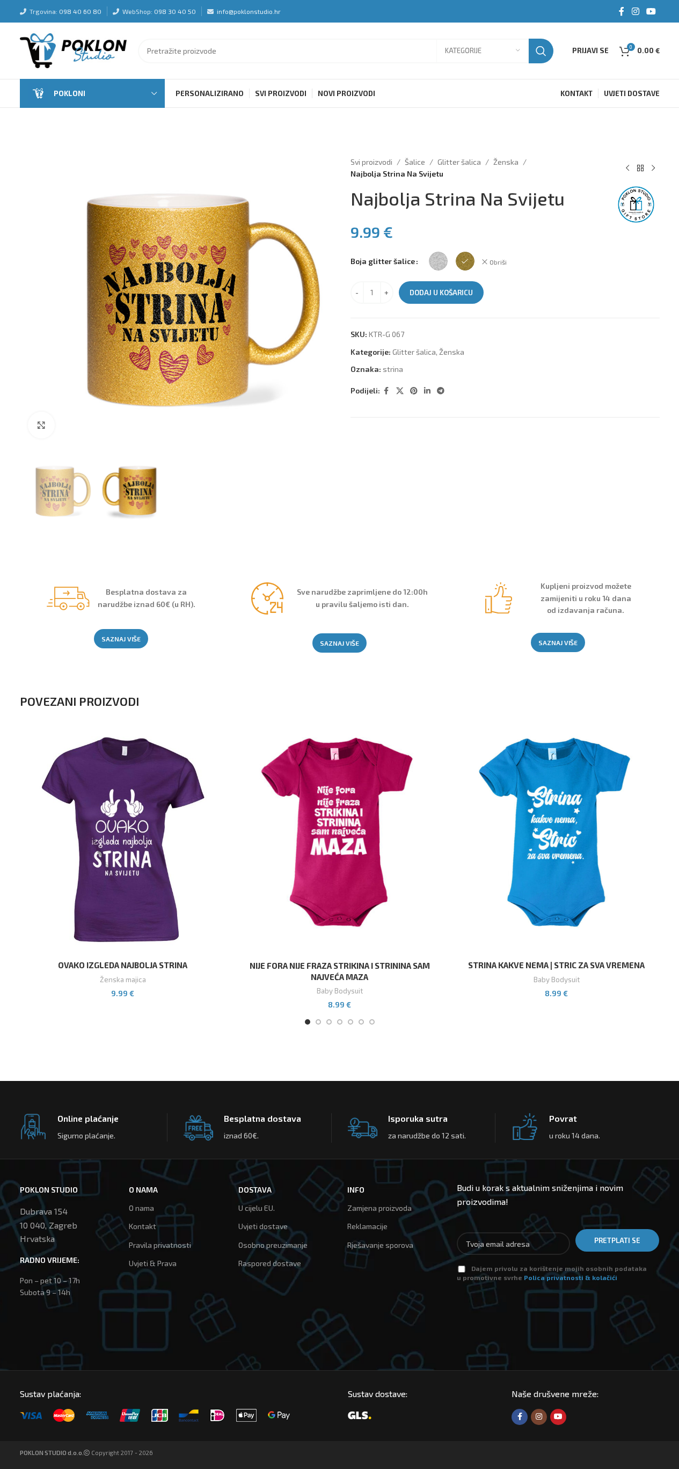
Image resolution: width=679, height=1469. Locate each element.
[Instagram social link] (635, 11)
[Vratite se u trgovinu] (640, 168)
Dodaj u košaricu (441, 292)
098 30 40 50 (175, 11)
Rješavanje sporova (380, 1244)
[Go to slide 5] (350, 1022)
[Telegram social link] (441, 391)
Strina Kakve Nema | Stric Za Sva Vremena (556, 965)
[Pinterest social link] (414, 391)
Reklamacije (367, 1226)
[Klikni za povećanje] (41, 425)
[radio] (438, 261)
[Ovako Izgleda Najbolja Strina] (123, 840)
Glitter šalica (459, 161)
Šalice (415, 161)
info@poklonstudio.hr (249, 11)
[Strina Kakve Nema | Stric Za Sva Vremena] (557, 840)
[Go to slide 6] (361, 1022)
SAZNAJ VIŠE (121, 638)
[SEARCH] (541, 51)
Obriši (498, 262)
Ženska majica (123, 979)
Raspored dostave (269, 1263)
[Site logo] (73, 49)
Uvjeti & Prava (153, 1263)
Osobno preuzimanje (273, 1244)
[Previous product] (627, 168)
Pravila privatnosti (160, 1244)
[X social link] (400, 391)
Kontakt (142, 1226)
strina (393, 369)
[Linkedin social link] (427, 391)
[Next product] (653, 168)
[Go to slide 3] (329, 1022)
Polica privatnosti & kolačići (570, 1277)
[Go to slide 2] (318, 1022)
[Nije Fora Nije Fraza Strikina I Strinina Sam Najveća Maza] (340, 840)
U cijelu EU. (256, 1207)
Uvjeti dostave (263, 1226)
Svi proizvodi (371, 161)
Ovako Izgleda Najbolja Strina (122, 965)
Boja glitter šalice (383, 261)
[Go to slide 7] (372, 1022)
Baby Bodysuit (340, 990)
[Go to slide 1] (307, 1022)
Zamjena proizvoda (379, 1207)
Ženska (506, 161)
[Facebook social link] (621, 11)
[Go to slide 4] (339, 1022)
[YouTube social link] (651, 11)
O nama (141, 1207)
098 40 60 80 (80, 11)
